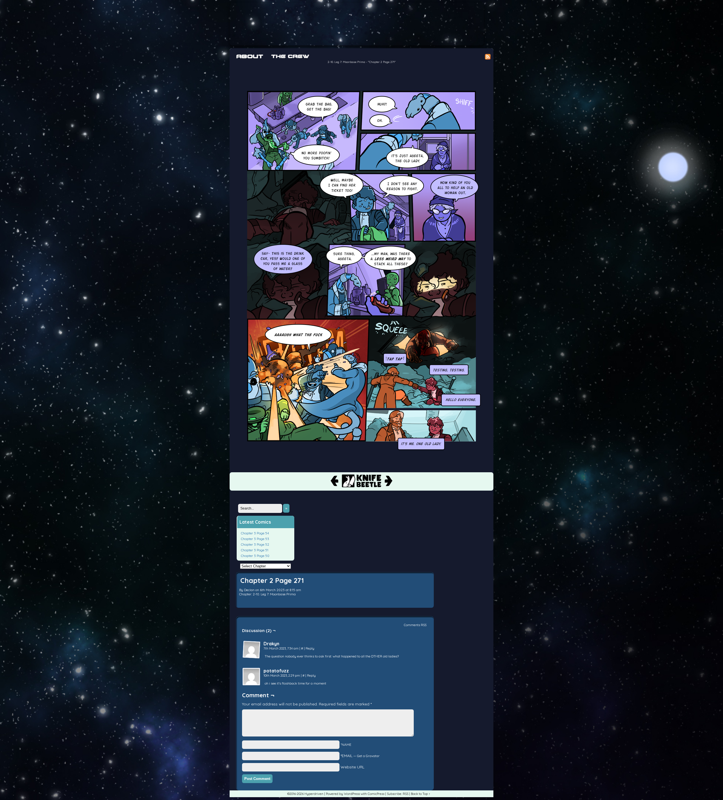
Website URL (352, 767)
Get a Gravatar (368, 756)
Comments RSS (415, 625)
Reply (310, 648)
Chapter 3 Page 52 (255, 544)
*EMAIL (360, 755)
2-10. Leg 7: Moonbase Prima (346, 62)
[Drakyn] (252, 650)
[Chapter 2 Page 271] (361, 452)
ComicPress (376, 794)
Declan (249, 590)
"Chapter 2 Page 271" (382, 62)
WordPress (352, 794)
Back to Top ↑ (420, 794)
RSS (405, 794)
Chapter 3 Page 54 (255, 533)
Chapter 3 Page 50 (255, 556)
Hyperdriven (357, 24)
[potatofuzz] (252, 677)
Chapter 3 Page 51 (254, 550)
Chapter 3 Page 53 (255, 539)
